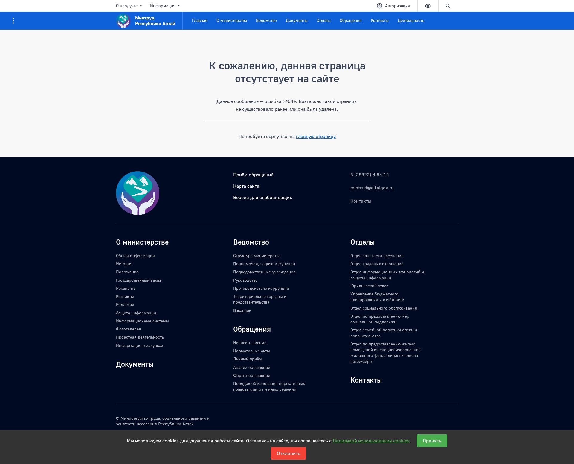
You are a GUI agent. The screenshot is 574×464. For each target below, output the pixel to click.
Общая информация (135, 255)
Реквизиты (126, 288)
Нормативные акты (251, 350)
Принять (432, 441)
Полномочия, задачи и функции (264, 263)
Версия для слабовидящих (262, 197)
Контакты (380, 20)
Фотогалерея (128, 328)
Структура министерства (256, 255)
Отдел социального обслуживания (383, 307)
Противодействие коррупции (261, 288)
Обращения (351, 20)
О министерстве (231, 20)
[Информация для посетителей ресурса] (13, 20)
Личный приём (247, 358)
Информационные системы (142, 320)
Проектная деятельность (140, 336)
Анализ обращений (251, 367)
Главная (199, 20)
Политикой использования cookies (371, 441)
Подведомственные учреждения (264, 271)
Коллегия (125, 304)
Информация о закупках (139, 345)
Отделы (324, 20)
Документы (297, 20)
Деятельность (411, 20)
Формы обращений (251, 375)
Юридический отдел (369, 285)
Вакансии (242, 310)
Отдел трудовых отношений (377, 263)
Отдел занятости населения (377, 255)
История (124, 263)
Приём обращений (253, 175)
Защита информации (136, 312)
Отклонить (288, 453)
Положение (127, 271)
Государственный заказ (138, 280)
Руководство (245, 280)
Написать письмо (250, 342)
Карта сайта (246, 186)
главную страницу (316, 136)
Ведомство (266, 20)
